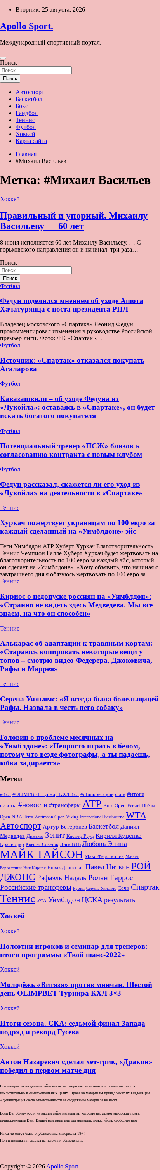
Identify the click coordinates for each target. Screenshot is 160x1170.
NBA (17, 817)
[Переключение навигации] (3, 58)
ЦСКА (92, 899)
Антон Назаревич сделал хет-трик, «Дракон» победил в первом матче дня (76, 1066)
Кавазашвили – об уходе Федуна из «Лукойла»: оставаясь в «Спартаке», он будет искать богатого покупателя (77, 407)
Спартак (145, 887)
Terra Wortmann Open (44, 817)
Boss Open (114, 805)
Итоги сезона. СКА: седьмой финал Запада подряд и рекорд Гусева (72, 1027)
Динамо (34, 836)
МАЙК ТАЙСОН (41, 854)
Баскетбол (29, 99)
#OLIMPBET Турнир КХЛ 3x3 (45, 794)
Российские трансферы (35, 887)
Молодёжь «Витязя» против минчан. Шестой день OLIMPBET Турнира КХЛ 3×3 (76, 988)
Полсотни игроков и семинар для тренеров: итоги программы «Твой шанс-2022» (74, 950)
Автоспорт (30, 92)
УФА (42, 900)
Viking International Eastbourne (95, 817)
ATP (92, 804)
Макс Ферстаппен (104, 856)
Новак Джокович (65, 867)
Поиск (8, 62)
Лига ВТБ (70, 844)
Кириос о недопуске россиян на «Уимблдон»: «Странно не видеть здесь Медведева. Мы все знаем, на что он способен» (76, 604)
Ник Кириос (34, 868)
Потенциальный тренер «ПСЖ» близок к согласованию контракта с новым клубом (71, 450)
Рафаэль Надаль (62, 878)
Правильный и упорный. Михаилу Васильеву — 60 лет (74, 220)
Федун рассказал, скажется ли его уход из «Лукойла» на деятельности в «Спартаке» (71, 488)
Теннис (25, 120)
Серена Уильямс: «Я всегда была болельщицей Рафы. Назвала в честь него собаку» (79, 703)
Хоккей (25, 134)
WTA (136, 815)
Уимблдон (64, 900)
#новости (32, 805)
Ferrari (133, 805)
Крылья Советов (42, 844)
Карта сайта (31, 141)
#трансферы (65, 805)
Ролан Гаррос (110, 877)
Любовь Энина (104, 844)
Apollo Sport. (26, 26)
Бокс (22, 106)
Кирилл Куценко (119, 835)
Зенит (55, 835)
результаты (120, 900)
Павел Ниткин (107, 867)
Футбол (26, 127)
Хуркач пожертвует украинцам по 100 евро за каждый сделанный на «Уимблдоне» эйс (77, 527)
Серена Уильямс (101, 888)
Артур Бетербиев (65, 826)
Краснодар (12, 844)
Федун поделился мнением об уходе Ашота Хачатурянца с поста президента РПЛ (71, 304)
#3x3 (5, 794)
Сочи (123, 888)
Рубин (79, 888)
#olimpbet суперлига (102, 794)
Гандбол (27, 113)
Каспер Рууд (80, 836)
